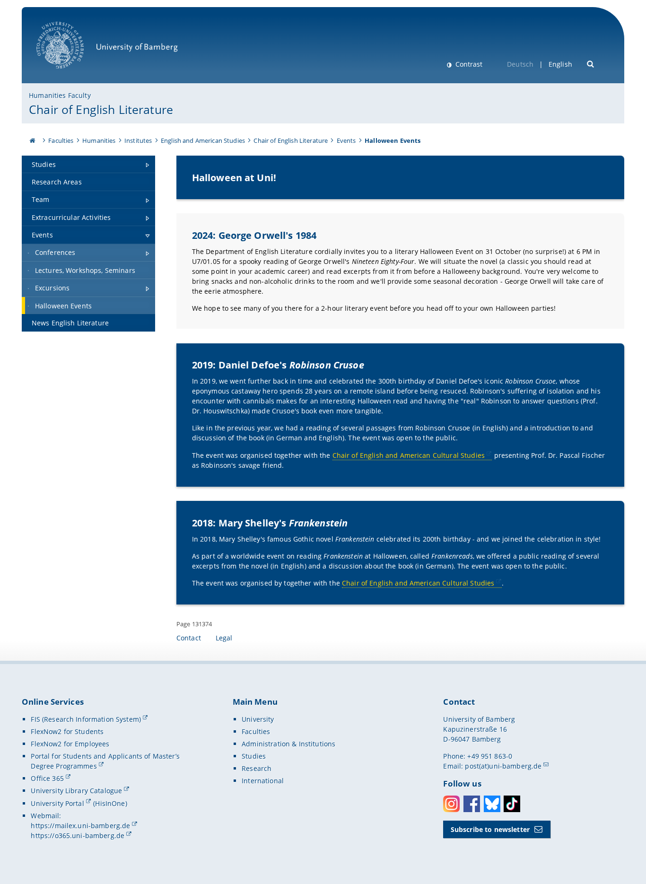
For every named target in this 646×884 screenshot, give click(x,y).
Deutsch (520, 64)
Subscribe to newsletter (490, 829)
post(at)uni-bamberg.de (503, 765)
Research (256, 768)
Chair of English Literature (101, 109)
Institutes (138, 140)
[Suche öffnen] (590, 63)
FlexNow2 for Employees (70, 743)
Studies (254, 756)
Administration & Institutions (288, 743)
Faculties (60, 140)
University (258, 719)
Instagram (451, 804)
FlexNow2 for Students (67, 731)
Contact (188, 637)
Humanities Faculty (60, 95)
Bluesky (492, 804)
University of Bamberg (72, 73)
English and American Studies (203, 140)
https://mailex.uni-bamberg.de (80, 825)
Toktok (512, 804)
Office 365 (47, 778)
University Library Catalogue (76, 790)
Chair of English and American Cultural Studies (408, 455)
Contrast (468, 64)
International (263, 780)
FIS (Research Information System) (86, 719)
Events (346, 140)
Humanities (98, 140)
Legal (224, 637)
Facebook (471, 804)
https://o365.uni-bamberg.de (77, 835)
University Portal (57, 803)
